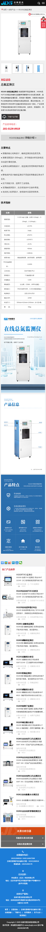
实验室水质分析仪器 (24, 838)
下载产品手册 (13, 117)
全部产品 (11, 10)
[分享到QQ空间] (6, 562)
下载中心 (18, 912)
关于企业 (37, 912)
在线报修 (8, 912)
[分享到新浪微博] (9, 562)
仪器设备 (14, 909)
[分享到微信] (20, 562)
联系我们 (23, 915)
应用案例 (27, 912)
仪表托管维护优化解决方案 (31, 909)
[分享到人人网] (17, 562)
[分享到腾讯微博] (13, 562)
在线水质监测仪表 (24, 844)
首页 (5, 10)
